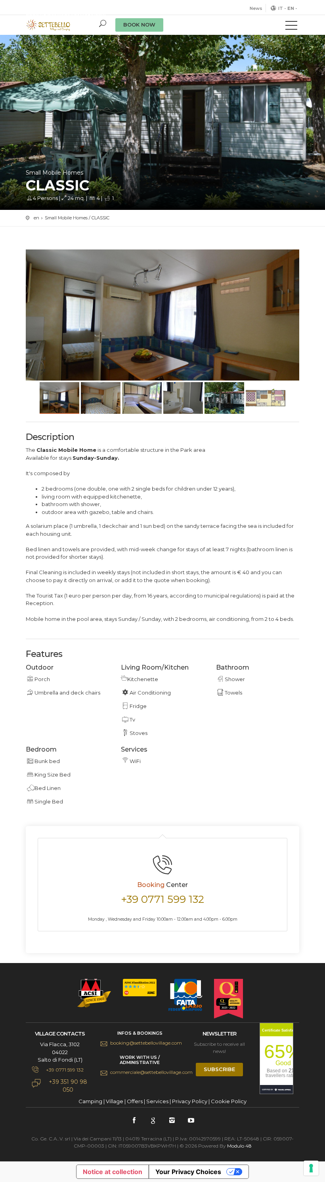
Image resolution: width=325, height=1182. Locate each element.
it (280, 8)
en (36, 218)
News (256, 8)
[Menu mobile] (291, 27)
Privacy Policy (189, 1101)
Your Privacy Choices (188, 1172)
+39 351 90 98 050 (68, 1085)
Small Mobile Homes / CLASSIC (77, 218)
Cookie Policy (229, 1101)
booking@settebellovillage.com (145, 1043)
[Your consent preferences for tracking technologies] (311, 1168)
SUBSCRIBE (219, 1069)
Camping (90, 1101)
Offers (135, 1101)
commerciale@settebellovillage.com (145, 1072)
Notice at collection (112, 1172)
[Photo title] (162, 320)
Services (157, 1101)
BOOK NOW (139, 24)
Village (114, 1101)
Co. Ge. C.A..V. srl (61, 25)
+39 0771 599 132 (52, 7)
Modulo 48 (239, 1146)
